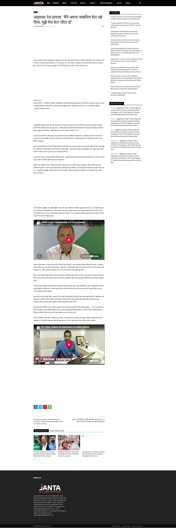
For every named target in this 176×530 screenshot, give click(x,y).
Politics (74, 3)
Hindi (40, 9)
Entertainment (106, 3)
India (64, 3)
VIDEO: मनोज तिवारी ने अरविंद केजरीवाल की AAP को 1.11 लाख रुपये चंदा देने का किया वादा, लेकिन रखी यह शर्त (88, 420)
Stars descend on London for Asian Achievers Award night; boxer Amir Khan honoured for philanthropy (125, 42)
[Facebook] (36, 407)
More (128, 3)
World (82, 3)
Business (56, 3)
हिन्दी (48, 3)
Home (35, 9)
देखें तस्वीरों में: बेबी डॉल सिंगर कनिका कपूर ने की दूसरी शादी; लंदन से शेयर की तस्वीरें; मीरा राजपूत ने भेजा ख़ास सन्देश (68, 454)
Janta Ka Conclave (137, 526)
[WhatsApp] (50, 407)
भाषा (43, 103)
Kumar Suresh (39, 26)
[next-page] (38, 460)
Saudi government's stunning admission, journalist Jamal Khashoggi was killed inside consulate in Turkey (48, 421)
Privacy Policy (116, 526)
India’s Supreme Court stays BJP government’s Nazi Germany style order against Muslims (126, 88)
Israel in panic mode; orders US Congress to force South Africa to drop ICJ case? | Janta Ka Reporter (126, 61)
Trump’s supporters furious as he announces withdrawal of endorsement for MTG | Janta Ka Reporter (126, 25)
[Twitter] (40, 407)
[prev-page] (35, 460)
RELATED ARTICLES (41, 431)
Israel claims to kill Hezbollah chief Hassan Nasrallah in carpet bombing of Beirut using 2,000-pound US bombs (124, 34)
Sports (92, 3)
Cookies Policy (126, 526)
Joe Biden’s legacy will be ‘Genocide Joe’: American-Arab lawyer (123, 94)
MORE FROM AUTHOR (57, 431)
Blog (119, 3)
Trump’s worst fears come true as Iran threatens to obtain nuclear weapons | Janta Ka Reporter (126, 18)
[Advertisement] (69, 43)
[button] (140, 3)
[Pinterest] (45, 407)
